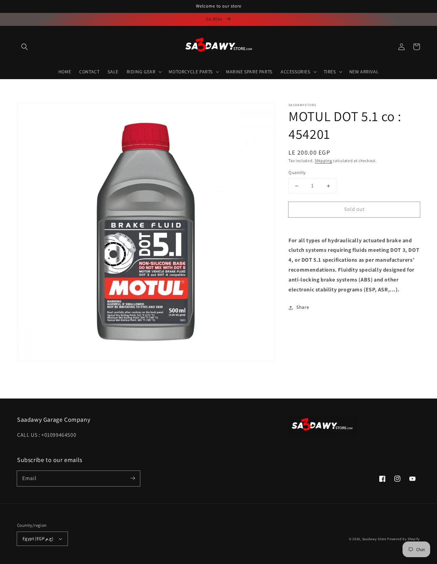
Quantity (297, 173)
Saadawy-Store (374, 539)
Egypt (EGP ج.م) (38, 538)
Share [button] (302, 307)
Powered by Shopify (403, 539)
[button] (24, 46)
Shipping (323, 160)
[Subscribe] (132, 478)
